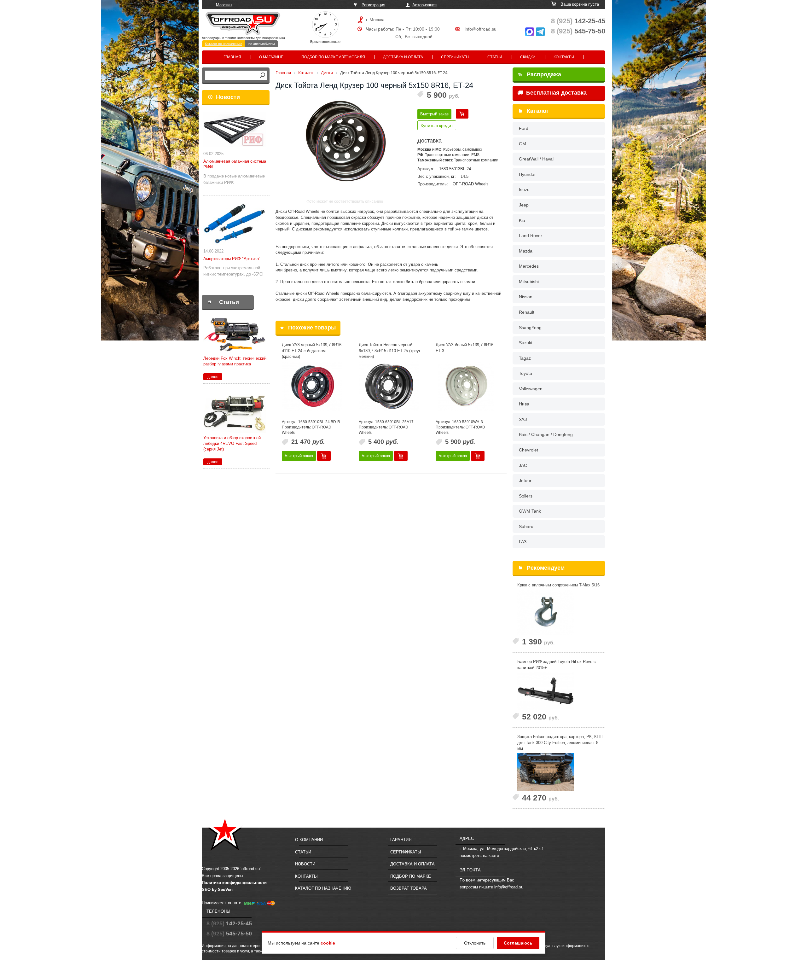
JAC (523, 465)
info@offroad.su (480, 29)
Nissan (525, 296)
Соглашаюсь (518, 942)
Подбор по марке (410, 876)
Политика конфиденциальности (234, 882)
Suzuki (525, 342)
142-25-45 (578, 21)
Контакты (564, 57)
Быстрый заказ (434, 114)
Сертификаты (455, 57)
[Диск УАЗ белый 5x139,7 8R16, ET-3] (466, 386)
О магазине (271, 57)
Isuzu (524, 189)
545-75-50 (578, 31)
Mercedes (529, 266)
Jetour (525, 480)
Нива (524, 403)
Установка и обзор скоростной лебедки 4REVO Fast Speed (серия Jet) (232, 443)
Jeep (524, 204)
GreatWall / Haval (536, 158)
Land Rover (530, 235)
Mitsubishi (529, 281)
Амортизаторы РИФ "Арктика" (231, 258)
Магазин (224, 5)
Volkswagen (531, 388)
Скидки (528, 57)
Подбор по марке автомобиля (333, 57)
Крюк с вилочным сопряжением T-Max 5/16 (558, 585)
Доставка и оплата (403, 57)
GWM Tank (530, 511)
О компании (309, 839)
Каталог (538, 111)
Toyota (525, 373)
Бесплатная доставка (556, 93)
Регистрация (373, 5)
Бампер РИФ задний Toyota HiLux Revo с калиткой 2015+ (556, 664)
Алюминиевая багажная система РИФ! (234, 164)
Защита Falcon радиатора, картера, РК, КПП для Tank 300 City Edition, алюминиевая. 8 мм (559, 742)
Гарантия (400, 839)
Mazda (525, 250)
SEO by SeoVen (217, 889)
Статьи (494, 57)
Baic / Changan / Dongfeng (546, 434)
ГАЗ (522, 541)
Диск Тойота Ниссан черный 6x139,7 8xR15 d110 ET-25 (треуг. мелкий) (390, 350)
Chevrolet (528, 449)
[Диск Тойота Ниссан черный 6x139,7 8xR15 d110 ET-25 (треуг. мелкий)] (389, 386)
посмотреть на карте (479, 855)
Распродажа (539, 74)
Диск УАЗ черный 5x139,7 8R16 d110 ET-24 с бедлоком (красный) (311, 350)
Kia (522, 220)
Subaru (526, 526)
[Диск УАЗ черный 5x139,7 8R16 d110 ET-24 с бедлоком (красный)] (312, 386)
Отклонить (474, 942)
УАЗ (523, 419)
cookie (328, 942)
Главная (232, 57)
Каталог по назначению (223, 44)
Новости (228, 97)
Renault (526, 312)
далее (212, 377)
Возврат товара (408, 888)
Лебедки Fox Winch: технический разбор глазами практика (234, 361)
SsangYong (530, 327)
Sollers (525, 495)
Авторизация (424, 5)
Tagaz (525, 358)
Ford (523, 128)
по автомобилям (261, 44)
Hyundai (527, 174)
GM (522, 143)
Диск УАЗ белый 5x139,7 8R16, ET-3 (465, 347)
